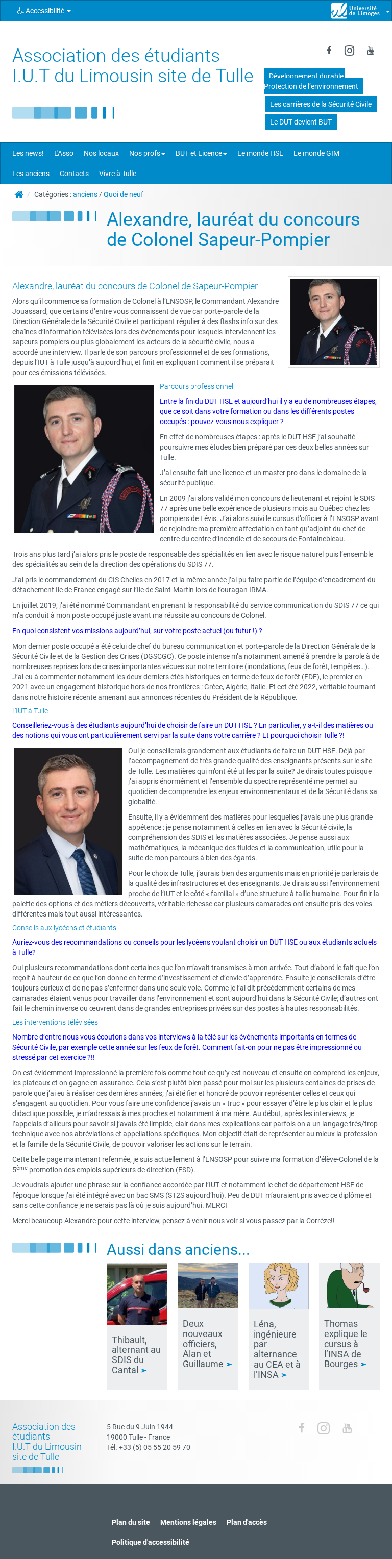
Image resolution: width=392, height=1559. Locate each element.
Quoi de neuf (123, 194)
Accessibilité (45, 11)
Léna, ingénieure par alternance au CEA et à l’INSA (277, 1349)
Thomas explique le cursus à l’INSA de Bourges (346, 1343)
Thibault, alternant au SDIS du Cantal (136, 1354)
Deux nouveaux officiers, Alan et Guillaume (204, 1343)
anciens (85, 194)
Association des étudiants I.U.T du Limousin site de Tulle (133, 66)
